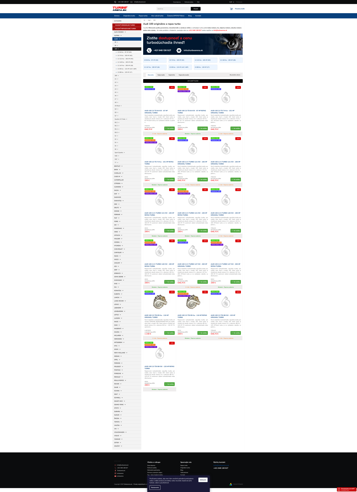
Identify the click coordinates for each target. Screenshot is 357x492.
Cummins (117, 187)
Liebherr (117, 308)
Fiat (115, 218)
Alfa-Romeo (119, 32)
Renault (117, 377)
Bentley (117, 166)
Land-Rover (119, 301)
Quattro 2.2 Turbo (120, 119)
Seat (116, 394)
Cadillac (117, 173)
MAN (116, 325)
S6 (116, 149)
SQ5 (116, 156)
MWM (116, 349)
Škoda (116, 418)
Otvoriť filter (193, 81)
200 (116, 75)
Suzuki (116, 415)
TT (116, 162)
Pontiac (117, 370)
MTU (115, 346)
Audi (116, 39)
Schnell (117, 398)
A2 (116, 82)
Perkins (117, 363)
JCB (115, 266)
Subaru (117, 411)
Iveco (116, 259)
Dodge (116, 211)
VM (115, 429)
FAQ (198, 2)
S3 (116, 139)
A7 (116, 99)
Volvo (116, 436)
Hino (116, 232)
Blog (181, 470)
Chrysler (117, 252)
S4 (116, 142)
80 (116, 42)
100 (116, 49)
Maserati (117, 328)
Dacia (116, 190)
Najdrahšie (172, 75)
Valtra (117, 425)
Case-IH (117, 176)
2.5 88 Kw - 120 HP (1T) (125, 72)
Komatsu (117, 290)
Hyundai (117, 246)
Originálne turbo (185, 468)
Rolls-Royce (119, 380)
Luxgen (117, 318)
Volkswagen (119, 432)
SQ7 (116, 159)
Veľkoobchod (184, 472)
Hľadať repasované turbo (125, 29)
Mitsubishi (118, 342)
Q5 (116, 112)
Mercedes (118, 339)
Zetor (116, 443)
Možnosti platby (189, 2)
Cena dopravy (177, 2)
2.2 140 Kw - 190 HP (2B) (125, 62)
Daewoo (117, 197)
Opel (116, 360)
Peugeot (117, 367)
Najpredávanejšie (184, 75)
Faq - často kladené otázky (155, 475)
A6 (116, 96)
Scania (116, 391)
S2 (116, 136)
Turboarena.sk (121, 470)
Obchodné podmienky (153, 470)
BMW (116, 170)
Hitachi (117, 235)
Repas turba (183, 465)
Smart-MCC (118, 401)
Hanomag (118, 228)
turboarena (120, 473)
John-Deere (118, 277)
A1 (116, 79)
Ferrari (117, 214)
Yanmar (117, 439)
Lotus (116, 315)
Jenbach (117, 273)
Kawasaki (118, 280)
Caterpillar (118, 180)
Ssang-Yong (118, 405)
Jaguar (117, 263)
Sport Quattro (119, 152)
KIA (115, 287)
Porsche (117, 373)
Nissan (116, 356)
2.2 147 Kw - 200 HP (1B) (125, 65)
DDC (115, 204)
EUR (231, 2)
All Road (117, 106)
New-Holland (119, 353)
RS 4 (116, 129)
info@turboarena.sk (122, 465)
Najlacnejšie (161, 75)
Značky (117, 446)
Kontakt (182, 475)
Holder (117, 239)
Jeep (115, 270)
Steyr (116, 408)
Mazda (116, 332)
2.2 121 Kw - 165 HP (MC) (125, 59)
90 (116, 45)
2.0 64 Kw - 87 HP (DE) (125, 52)
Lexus (116, 304)
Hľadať (195, 9)
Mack (116, 322)
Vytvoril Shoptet (238, 484)
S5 (116, 146)
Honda (117, 242)
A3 (116, 86)
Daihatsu (117, 201)
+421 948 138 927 (122, 468)
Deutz (116, 208)
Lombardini (118, 311)
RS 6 (116, 132)
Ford (116, 221)
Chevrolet (118, 249)
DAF (115, 194)
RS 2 (116, 122)
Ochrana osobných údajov (154, 472)
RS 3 (116, 126)
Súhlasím (203, 480)
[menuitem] (116, 15)
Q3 (116, 109)
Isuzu (116, 256)
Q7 (116, 116)
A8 (116, 102)
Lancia (116, 297)
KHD (115, 284)
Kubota (117, 294)
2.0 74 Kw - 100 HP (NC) (125, 55)
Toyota (117, 422)
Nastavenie (155, 487)
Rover (116, 384)
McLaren (117, 335)
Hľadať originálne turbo (125, 25)
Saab (116, 387)
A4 (116, 89)
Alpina (116, 35)
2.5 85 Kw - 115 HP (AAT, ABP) (127, 69)
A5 (116, 92)
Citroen (117, 183)
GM (115, 225)
